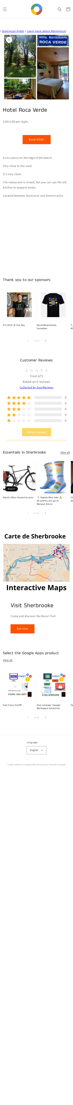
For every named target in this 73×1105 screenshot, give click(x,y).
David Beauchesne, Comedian (47, 327)
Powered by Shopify (57, 764)
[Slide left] (28, 340)
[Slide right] (45, 340)
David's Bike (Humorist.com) (18, 497)
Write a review (36, 432)
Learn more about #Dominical (46, 31)
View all (65, 452)
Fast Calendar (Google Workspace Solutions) (49, 707)
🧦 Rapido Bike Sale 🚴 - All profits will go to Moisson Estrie (50, 501)
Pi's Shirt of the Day (14, 325)
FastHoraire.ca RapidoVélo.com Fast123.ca (31, 764)
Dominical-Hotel (13, 31)
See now (22, 628)
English (34, 750)
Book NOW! (36, 139)
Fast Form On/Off (12, 705)
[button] (5, 9)
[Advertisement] (36, 938)
